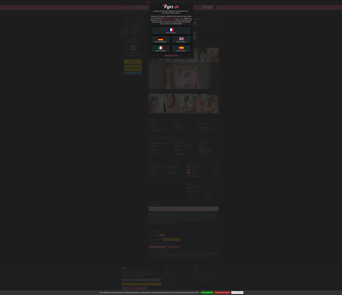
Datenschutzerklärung (168, 20)
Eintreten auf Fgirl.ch (160, 41)
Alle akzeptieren (207, 292)
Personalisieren (237, 292)
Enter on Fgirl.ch (181, 41)
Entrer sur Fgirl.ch (171, 32)
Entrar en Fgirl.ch (181, 50)
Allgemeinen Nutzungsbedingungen (173, 18)
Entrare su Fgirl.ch (161, 50)
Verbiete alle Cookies (222, 292)
